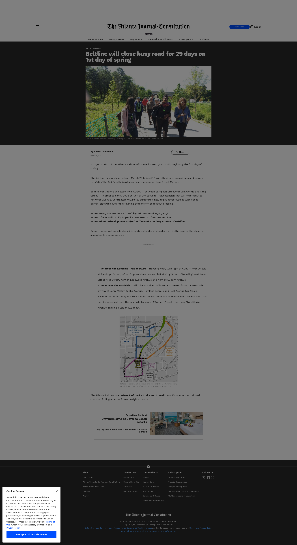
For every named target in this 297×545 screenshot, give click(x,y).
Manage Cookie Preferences (31, 534)
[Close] (56, 491)
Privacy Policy (13, 528)
